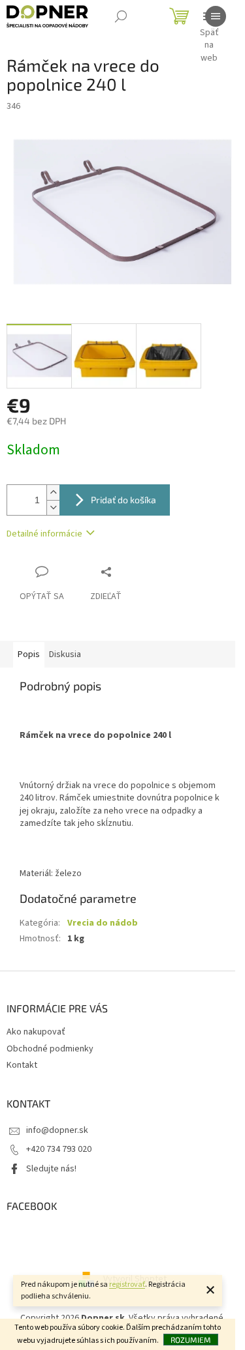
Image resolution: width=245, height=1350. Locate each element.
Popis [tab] (29, 654)
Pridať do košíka (123, 499)
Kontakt (22, 1065)
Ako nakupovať (36, 1031)
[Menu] (216, 16)
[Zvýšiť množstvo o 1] (52, 492)
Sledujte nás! (51, 1168)
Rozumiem (191, 1339)
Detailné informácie (44, 533)
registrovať (127, 1284)
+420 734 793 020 (58, 1149)
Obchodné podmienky (50, 1048)
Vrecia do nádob (102, 923)
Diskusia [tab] (65, 654)
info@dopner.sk (57, 1130)
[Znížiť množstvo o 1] (52, 507)
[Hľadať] (121, 16)
